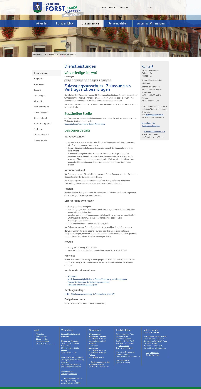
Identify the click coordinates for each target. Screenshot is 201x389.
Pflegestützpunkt (41, 112)
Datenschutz (123, 7)
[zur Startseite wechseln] (55, 13)
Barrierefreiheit (122, 360)
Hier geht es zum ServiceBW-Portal (152, 354)
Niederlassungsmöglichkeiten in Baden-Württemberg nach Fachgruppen (97, 279)
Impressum (112, 7)
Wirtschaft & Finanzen (151, 23)
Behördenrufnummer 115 (154, 132)
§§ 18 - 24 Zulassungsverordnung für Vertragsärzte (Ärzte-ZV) (89, 294)
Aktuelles (42, 23)
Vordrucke (38, 129)
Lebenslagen (39, 95)
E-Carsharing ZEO (42, 134)
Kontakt (103, 7)
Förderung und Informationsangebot (82, 285)
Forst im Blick (64, 23)
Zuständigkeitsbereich (154, 115)
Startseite (38, 55)
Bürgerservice (90, 23)
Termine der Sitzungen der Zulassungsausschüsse (88, 282)
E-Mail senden (124, 346)
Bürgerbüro (39, 78)
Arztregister (72, 276)
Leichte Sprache (123, 362)
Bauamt (37, 90)
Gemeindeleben (118, 23)
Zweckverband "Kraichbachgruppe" (43, 121)
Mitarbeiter (39, 101)
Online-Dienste (40, 140)
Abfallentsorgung (41, 106)
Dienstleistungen (68, 55)
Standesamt (39, 84)
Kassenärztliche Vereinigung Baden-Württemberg (84, 124)
